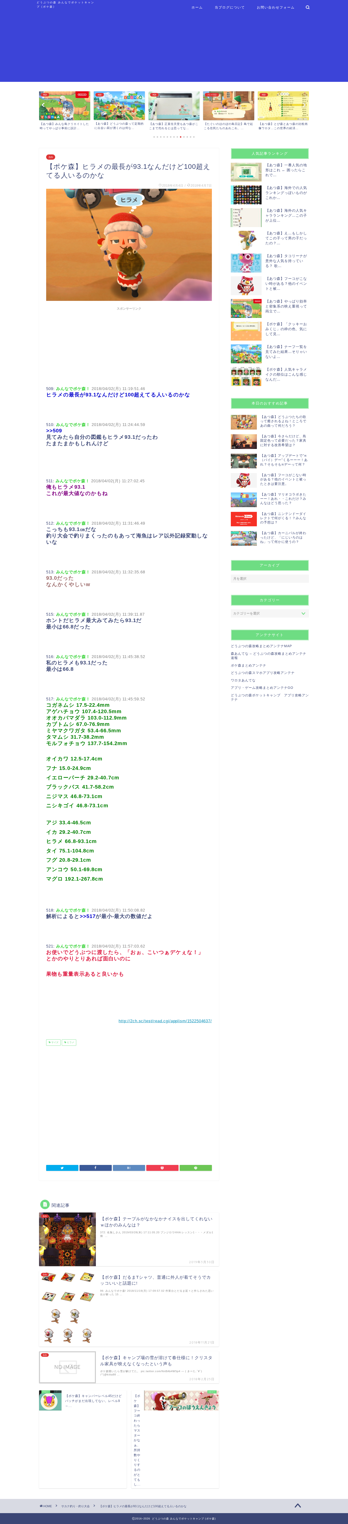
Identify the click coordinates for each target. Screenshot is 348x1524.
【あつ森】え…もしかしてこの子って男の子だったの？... (286, 238)
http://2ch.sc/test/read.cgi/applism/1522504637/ (165, 1021)
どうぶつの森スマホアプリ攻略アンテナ (263, 673)
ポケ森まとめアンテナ (248, 665)
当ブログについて (230, 7)
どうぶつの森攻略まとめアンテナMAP (261, 646)
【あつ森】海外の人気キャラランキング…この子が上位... (286, 215)
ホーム (197, 7)
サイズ (54, 1042)
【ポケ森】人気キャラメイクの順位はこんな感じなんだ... (286, 374)
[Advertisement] (174, 49)
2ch (51, 157)
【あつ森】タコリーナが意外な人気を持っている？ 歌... (286, 261)
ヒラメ (70, 1042)
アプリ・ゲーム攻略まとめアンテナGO (262, 688)
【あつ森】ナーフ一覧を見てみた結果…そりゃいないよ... (286, 352)
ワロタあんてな (243, 680)
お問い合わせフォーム (276, 7)
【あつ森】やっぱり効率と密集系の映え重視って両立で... (286, 306)
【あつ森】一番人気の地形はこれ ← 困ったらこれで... (286, 170)
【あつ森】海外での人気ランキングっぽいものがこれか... (286, 193)
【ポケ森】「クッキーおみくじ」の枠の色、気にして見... (286, 329)
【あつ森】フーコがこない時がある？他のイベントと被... (286, 283)
